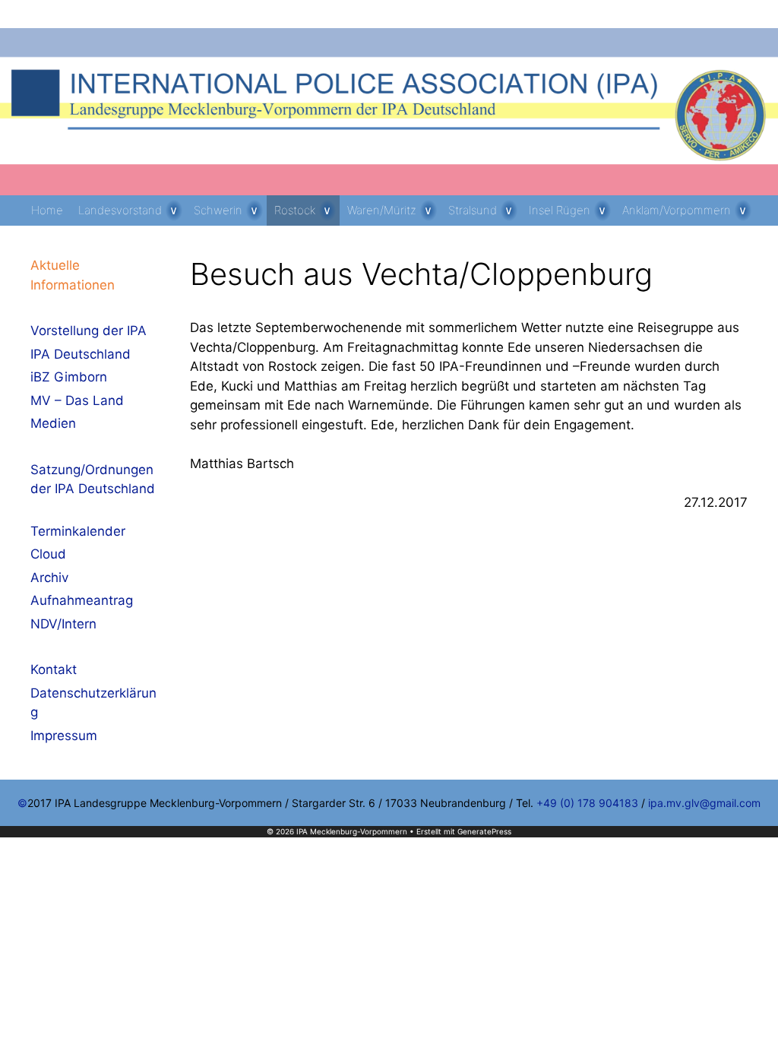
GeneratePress (484, 831)
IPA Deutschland (80, 354)
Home (47, 210)
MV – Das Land (77, 400)
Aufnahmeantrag (81, 600)
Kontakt (53, 669)
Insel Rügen (559, 210)
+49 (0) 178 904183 (587, 802)
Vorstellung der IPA (88, 330)
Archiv (49, 577)
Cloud (48, 554)
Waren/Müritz (381, 210)
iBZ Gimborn (68, 377)
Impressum (63, 735)
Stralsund (472, 210)
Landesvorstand (120, 210)
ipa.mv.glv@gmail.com (704, 802)
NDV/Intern (63, 623)
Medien (53, 423)
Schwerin (218, 210)
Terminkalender (77, 531)
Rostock (294, 210)
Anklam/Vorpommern (676, 210)
